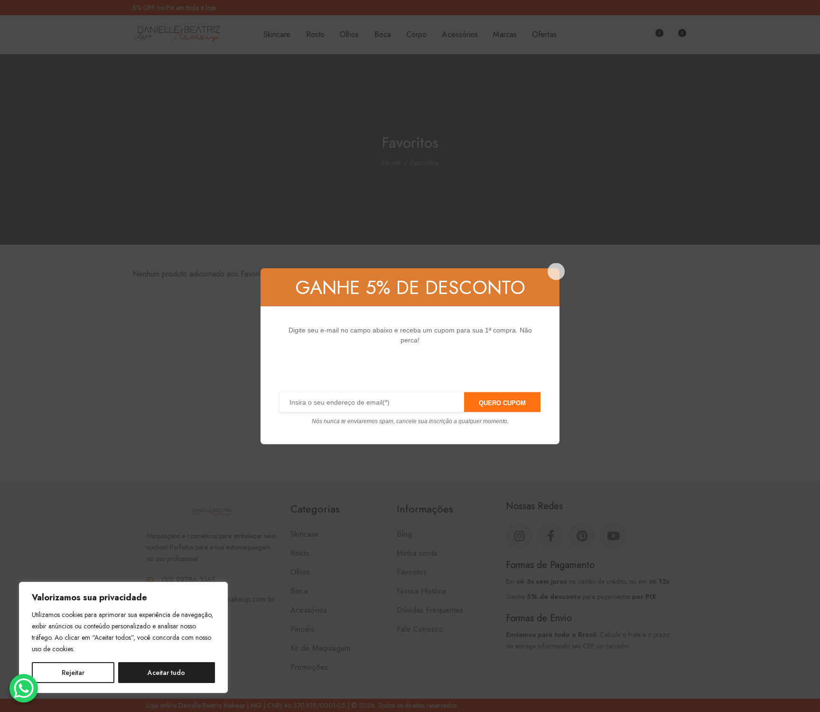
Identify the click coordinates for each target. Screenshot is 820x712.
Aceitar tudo (166, 672)
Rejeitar (73, 672)
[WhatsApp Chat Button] (23, 688)
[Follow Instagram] (424, 371)
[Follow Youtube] (444, 371)
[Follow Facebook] (383, 371)
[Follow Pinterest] (403, 371)
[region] (123, 637)
